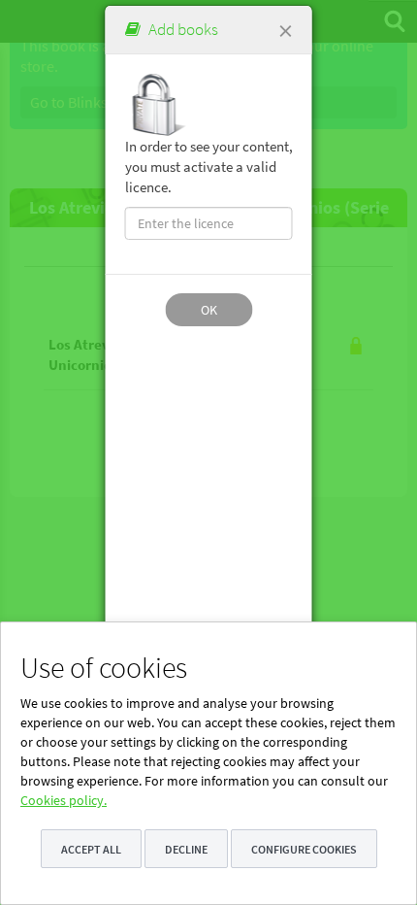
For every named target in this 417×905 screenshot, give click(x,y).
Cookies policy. (63, 800)
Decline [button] (186, 849)
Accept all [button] (91, 849)
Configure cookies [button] (304, 849)
